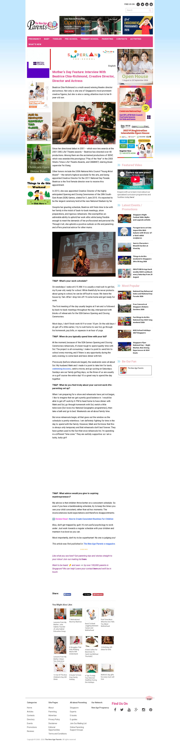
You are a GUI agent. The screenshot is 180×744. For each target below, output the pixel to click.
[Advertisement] (75, 8)
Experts (73, 712)
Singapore (74, 708)
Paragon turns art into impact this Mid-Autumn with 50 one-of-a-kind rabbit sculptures (142, 233)
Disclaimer (52, 723)
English (112, 66)
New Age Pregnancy (100, 708)
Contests (31, 715)
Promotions (32, 727)
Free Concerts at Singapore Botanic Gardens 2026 (141, 306)
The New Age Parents (53, 739)
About (51, 708)
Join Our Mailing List (78, 723)
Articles (30, 712)
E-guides (73, 719)
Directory (31, 719)
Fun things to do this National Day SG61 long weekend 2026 (142, 319)
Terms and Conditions (57, 734)
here (84, 559)
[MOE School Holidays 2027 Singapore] (125, 334)
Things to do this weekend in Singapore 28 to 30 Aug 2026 (142, 258)
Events (30, 723)
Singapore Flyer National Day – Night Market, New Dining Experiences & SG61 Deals (141, 348)
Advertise (52, 715)
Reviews (30, 731)
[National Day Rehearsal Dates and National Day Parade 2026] (125, 295)
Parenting (52, 712)
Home (29, 708)
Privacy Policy (54, 719)
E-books (73, 715)
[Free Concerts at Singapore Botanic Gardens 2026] (125, 308)
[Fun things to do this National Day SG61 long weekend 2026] (125, 321)
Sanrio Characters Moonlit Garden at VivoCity (140, 245)
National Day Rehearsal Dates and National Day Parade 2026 (143, 293)
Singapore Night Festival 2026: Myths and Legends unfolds (141, 217)
